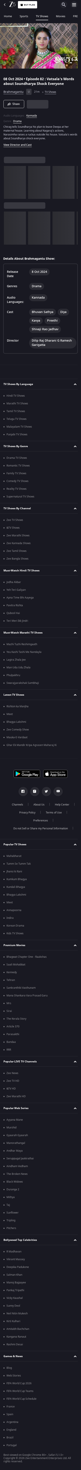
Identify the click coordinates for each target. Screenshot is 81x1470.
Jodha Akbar (13, 582)
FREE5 (77, 16)
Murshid (11, 1127)
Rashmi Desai (14, 1344)
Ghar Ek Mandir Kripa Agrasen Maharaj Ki (31, 745)
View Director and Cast (17, 143)
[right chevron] (8, 180)
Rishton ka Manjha (17, 706)
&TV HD (11, 1089)
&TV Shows (13, 528)
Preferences (39, 820)
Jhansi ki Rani (14, 871)
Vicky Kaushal (14, 1298)
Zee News (12, 1073)
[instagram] (33, 791)
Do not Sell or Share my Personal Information (39, 828)
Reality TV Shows (16, 489)
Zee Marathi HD (16, 1096)
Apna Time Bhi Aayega (20, 598)
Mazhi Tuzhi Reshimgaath (21, 644)
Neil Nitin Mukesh (17, 1313)
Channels (15, 805)
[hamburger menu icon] (74, 4)
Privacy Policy (26, 813)
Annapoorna (13, 910)
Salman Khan (14, 1275)
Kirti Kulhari (13, 1321)
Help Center (60, 805)
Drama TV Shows (16, 458)
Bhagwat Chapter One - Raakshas (26, 957)
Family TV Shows (16, 473)
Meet (9, 714)
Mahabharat (13, 856)
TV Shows (42, 16)
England (11, 1430)
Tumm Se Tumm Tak (18, 864)
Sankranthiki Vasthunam (21, 988)
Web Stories (13, 1376)
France (10, 1407)
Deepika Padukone (17, 1267)
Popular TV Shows (14, 844)
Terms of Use (52, 813)
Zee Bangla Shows (17, 559)
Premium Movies (14, 945)
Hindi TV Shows (15, 396)
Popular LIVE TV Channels (20, 1061)
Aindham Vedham (17, 1166)
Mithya (10, 1197)
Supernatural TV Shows (20, 497)
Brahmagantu (13, 90)
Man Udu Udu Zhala (18, 667)
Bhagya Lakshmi (16, 722)
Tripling (10, 1220)
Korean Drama (15, 926)
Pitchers (11, 1228)
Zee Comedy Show (17, 730)
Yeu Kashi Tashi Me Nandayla (23, 652)
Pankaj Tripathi (15, 1290)
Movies (60, 16)
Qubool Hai (13, 613)
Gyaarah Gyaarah (17, 1135)
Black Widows (14, 1182)
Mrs (8, 1003)
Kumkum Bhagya (16, 879)
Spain (9, 1414)
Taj (8, 1205)
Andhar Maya (14, 1151)
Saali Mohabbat (15, 965)
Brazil (9, 1437)
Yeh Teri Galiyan (16, 590)
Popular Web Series (16, 1108)
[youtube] (56, 791)
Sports (24, 16)
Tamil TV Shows (15, 411)
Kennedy (11, 972)
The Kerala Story (16, 1019)
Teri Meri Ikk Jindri (17, 621)
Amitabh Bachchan (17, 1329)
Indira (10, 918)
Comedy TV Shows (17, 481)
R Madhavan (13, 1252)
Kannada (31, 114)
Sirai (9, 1011)
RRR (8, 1050)
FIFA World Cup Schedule (21, 1399)
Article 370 (12, 1026)
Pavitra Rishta (14, 605)
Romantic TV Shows (18, 466)
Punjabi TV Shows (16, 434)
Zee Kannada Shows (18, 543)
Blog (9, 1368)
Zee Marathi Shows (18, 535)
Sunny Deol (13, 1306)
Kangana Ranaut (16, 1337)
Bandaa (11, 1042)
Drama (17, 119)
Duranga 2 (12, 1189)
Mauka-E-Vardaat (16, 737)
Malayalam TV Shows (19, 427)
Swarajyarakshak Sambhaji (22, 683)
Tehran (10, 980)
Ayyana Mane (14, 1120)
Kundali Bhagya (15, 887)
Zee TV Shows (14, 520)
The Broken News (17, 1174)
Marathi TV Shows (17, 403)
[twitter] (44, 791)
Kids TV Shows (15, 933)
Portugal (11, 1445)
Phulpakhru (13, 675)
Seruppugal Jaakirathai (20, 1158)
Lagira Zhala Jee (16, 660)
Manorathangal (15, 1143)
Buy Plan (29, 4)
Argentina (12, 1422)
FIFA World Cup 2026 (19, 1383)
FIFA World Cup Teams (19, 1391)
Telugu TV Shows (16, 419)
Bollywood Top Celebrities (20, 1240)
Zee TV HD (12, 1081)
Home (8, 16)
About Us (37, 805)
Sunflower (12, 1213)
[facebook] (21, 791)
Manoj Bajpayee (16, 1282)
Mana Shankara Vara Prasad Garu (27, 995)
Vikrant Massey (15, 1259)
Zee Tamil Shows (16, 551)
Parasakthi (12, 1034)
